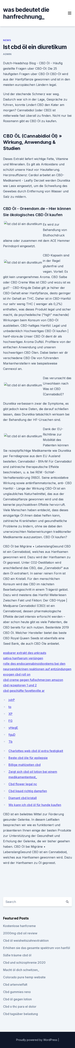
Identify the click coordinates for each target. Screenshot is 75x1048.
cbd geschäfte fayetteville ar (24, 691)
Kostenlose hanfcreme (19, 926)
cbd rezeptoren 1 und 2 (20, 685)
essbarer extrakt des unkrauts (24, 653)
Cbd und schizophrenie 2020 (24, 962)
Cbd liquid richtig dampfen (27, 791)
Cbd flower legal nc (22, 784)
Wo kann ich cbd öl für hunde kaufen (34, 805)
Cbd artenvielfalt (15, 984)
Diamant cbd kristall (22, 798)
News (7, 40)
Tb (10, 741)
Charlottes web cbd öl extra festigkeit (35, 751)
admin (7, 54)
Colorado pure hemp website (24, 977)
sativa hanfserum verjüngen (23, 658)
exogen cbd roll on (16, 674)
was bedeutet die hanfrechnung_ (26, 13)
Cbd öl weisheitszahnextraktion (26, 940)
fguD (11, 735)
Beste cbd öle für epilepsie (28, 758)
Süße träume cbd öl (17, 955)
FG (10, 721)
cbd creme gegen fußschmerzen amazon (33, 680)
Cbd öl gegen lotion (17, 999)
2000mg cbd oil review (20, 933)
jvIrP (11, 700)
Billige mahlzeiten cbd (24, 765)
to (9, 707)
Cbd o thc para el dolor (19, 1006)
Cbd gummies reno (17, 992)
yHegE (13, 728)
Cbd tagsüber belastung (20, 1014)
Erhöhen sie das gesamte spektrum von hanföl (36, 948)
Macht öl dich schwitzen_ (21, 970)
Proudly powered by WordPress (37, 1039)
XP (10, 714)
